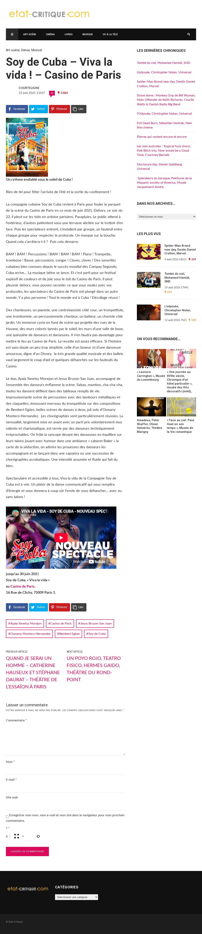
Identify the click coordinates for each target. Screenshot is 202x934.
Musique (87, 34)
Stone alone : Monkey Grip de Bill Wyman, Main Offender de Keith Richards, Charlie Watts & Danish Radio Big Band (166, 100)
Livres (69, 34)
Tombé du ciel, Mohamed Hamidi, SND (163, 62)
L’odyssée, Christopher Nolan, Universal (164, 72)
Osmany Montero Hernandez (30, 633)
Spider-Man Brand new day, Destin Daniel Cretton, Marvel (180, 249)
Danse (25, 50)
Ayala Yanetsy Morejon (26, 623)
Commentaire (16, 720)
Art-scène (29, 34)
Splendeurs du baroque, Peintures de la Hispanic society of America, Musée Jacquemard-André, (164, 183)
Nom (10, 761)
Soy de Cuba (97, 633)
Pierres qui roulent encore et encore (162, 136)
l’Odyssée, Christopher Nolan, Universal (164, 113)
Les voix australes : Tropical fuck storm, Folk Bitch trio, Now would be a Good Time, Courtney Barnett (164, 151)
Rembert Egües (69, 633)
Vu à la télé (110, 34)
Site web (12, 797)
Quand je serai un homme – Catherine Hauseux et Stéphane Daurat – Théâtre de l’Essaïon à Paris (33, 672)
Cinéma (50, 34)
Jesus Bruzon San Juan (96, 623)
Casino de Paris (22, 586)
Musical (36, 50)
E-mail (11, 779)
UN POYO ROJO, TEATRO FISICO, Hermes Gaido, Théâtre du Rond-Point (94, 669)
